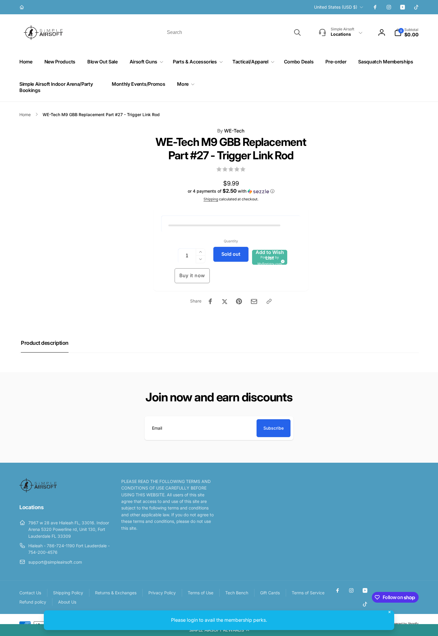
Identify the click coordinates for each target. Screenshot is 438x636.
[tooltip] (282, 260)
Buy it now (192, 275)
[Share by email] (254, 301)
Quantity (231, 241)
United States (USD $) (335, 7)
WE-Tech (231, 131)
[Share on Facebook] (210, 301)
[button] (219, 630)
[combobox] (233, 32)
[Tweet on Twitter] (225, 301)
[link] (22, 7)
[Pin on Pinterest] (239, 301)
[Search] (297, 32)
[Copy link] (269, 301)
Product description (45, 343)
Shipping (211, 199)
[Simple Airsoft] (38, 491)
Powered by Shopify (404, 623)
